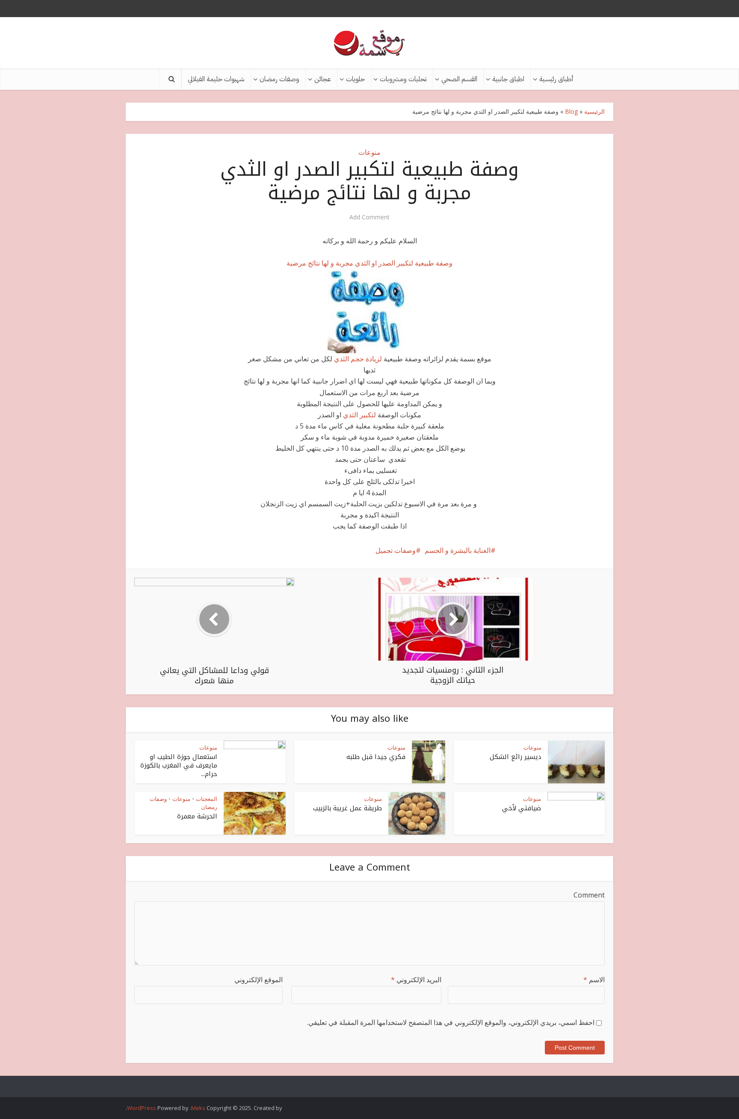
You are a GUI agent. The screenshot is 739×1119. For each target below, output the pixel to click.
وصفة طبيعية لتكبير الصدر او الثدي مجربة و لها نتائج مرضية (369, 263)
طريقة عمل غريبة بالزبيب (347, 808)
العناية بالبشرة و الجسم (458, 550)
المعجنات (206, 799)
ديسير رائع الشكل (515, 757)
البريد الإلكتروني (416, 979)
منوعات (369, 152)
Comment (589, 895)
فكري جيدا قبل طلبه (375, 757)
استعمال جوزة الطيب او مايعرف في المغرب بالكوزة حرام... (178, 765)
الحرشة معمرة (197, 816)
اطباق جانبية (508, 79)
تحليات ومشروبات (403, 79)
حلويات (355, 79)
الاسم (594, 979)
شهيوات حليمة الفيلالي (216, 79)
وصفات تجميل (395, 550)
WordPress (141, 1108)
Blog (571, 111)
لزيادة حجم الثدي (359, 358)
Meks (198, 1108)
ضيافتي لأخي (521, 808)
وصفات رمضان (279, 79)
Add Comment (369, 217)
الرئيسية (594, 111)
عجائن (322, 79)
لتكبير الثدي (358, 414)
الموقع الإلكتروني (258, 979)
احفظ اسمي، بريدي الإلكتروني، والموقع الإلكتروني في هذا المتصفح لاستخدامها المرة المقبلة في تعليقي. (450, 1022)
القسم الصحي (459, 79)
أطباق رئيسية (556, 79)
